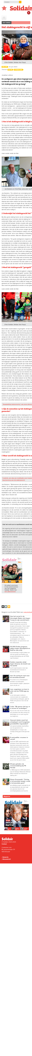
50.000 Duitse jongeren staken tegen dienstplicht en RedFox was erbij (20, 648)
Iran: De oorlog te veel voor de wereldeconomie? (20, 676)
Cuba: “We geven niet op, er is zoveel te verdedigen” (20, 707)
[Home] (9, 840)
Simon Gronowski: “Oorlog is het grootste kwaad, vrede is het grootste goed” (20, 781)
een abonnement (10, 591)
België (4, 67)
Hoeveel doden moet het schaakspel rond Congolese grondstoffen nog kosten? (20, 722)
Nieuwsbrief (7, 859)
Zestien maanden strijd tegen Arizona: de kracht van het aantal (20, 664)
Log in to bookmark (3, 606)
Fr (29, 13)
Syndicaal (18, 70)
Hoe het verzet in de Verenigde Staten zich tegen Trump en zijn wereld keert (20, 618)
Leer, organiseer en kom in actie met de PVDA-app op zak (19, 691)
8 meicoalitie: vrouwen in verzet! (19, 738)
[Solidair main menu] (4, 17)
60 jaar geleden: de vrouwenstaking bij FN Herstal (18, 766)
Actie (10, 70)
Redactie (5, 857)
